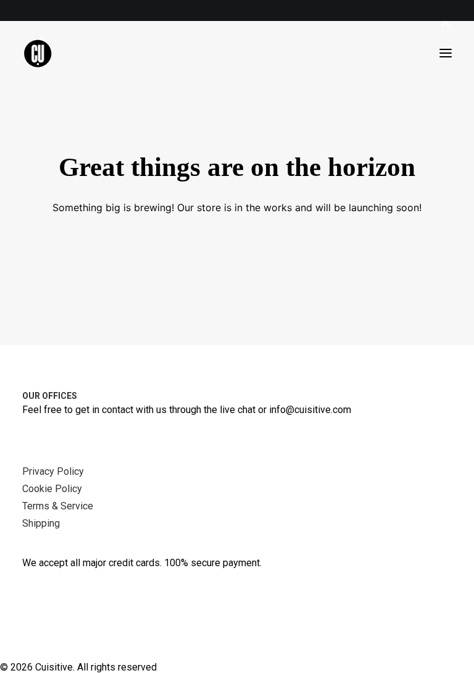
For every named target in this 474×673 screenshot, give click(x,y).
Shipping (41, 523)
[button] (445, 53)
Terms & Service (57, 506)
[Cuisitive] (51, 53)
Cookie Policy (52, 489)
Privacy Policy (53, 471)
